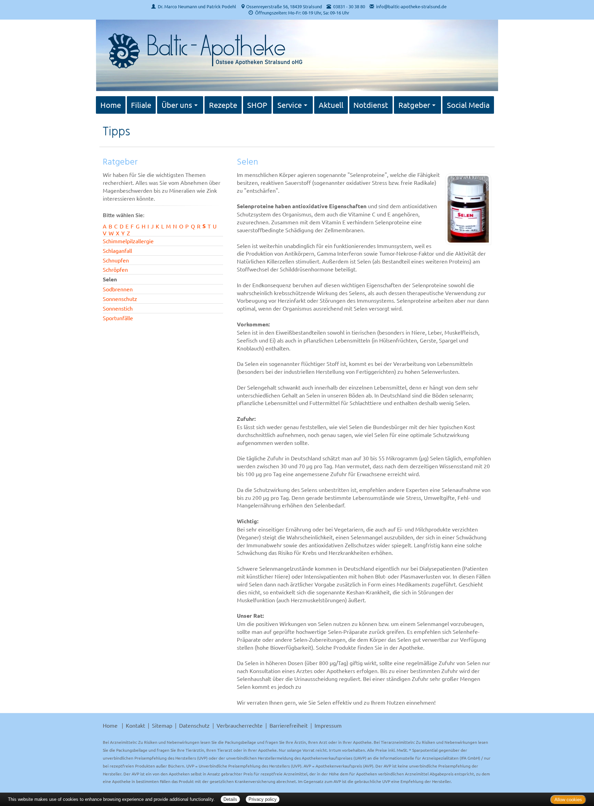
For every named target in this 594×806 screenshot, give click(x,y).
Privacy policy (263, 799)
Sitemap (162, 725)
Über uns (177, 104)
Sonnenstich (118, 308)
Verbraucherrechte (240, 725)
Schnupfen (116, 260)
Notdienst (370, 104)
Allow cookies (568, 799)
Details (230, 799)
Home (110, 104)
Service (289, 104)
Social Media (468, 104)
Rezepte (223, 104)
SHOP (257, 104)
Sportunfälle (118, 317)
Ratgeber (414, 104)
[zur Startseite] (202, 46)
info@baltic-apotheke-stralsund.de (411, 6)
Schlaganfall (117, 250)
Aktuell (331, 104)
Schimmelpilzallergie (128, 240)
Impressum (328, 725)
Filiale (141, 104)
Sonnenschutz (120, 298)
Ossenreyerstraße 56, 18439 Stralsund (284, 6)
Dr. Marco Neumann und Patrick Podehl (197, 6)
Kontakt (135, 725)
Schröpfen (115, 269)
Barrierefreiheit (289, 725)
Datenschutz (194, 725)
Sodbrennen (118, 289)
